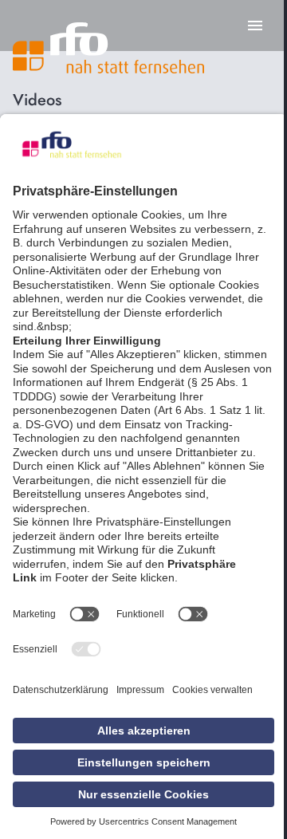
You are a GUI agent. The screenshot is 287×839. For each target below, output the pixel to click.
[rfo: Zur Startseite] (108, 47)
